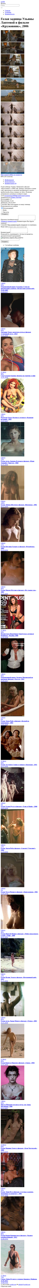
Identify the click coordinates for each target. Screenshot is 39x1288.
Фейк (5, 210)
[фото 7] (12, 113)
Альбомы (8, 12)
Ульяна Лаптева (16, 197)
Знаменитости (9, 14)
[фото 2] (12, 53)
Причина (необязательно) (9, 219)
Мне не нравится (16, 175)
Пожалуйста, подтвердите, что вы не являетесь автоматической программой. (17, 235)
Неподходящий (8, 208)
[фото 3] (12, 65)
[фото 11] (12, 161)
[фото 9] (12, 137)
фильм (18, 195)
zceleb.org (13, 1284)
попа (10, 195)
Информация (9, 180)
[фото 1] (12, 41)
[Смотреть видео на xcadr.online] (12, 173)
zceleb (3, 1)
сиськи (6, 195)
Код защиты (19, 237)
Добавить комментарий (9, 221)
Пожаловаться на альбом (9, 206)
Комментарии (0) (10, 183)
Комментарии (22, 221)
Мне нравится (5, 175)
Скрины (27, 195)
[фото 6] (12, 101)
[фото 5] (12, 89)
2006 (14, 195)
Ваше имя (4, 227)
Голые (22, 195)
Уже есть (6, 212)
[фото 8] (12, 125)
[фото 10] (12, 149)
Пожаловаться (9, 181)
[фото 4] (12, 77)
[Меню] (1, 7)
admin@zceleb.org (24, 1284)
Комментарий (5, 232)
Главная (7, 10)
